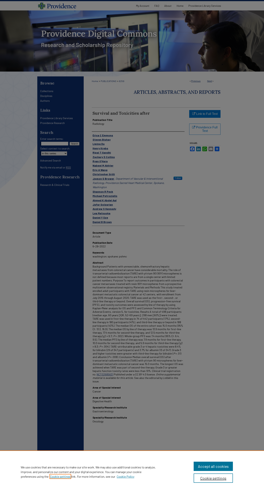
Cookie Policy (125, 476)
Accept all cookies (213, 466)
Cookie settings (60, 476)
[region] (132, 471)
